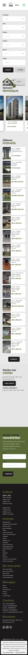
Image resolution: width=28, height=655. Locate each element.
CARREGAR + (14, 359)
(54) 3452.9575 (11, 604)
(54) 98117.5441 (11, 608)
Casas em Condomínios (9, 534)
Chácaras (5, 536)
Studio (4, 555)
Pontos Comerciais (8, 544)
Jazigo (4, 538)
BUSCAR (8, 70)
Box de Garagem (7, 528)
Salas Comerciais (7, 549)
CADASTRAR (8, 474)
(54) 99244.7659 (12, 606)
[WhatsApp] (24, 5)
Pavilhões (5, 542)
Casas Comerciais (7, 532)
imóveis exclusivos (8, 577)
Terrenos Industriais (8, 561)
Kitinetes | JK (6, 540)
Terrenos (5, 557)
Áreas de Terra (6, 526)
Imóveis (5, 591)
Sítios (4, 551)
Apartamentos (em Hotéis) (10, 524)
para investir (6, 573)
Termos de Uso (7, 589)
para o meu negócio (8, 571)
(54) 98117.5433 (13, 610)
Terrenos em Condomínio (9, 559)
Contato (5, 593)
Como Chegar (6, 596)
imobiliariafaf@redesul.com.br (15, 612)
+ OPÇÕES (20, 70)
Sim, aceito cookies (8, 652)
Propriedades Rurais (8, 547)
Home (4, 585)
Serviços (5, 587)
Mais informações (20, 652)
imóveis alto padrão (8, 575)
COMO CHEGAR (9, 383)
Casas (4, 530)
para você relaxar (7, 569)
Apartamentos (6, 522)
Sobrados (5, 553)
